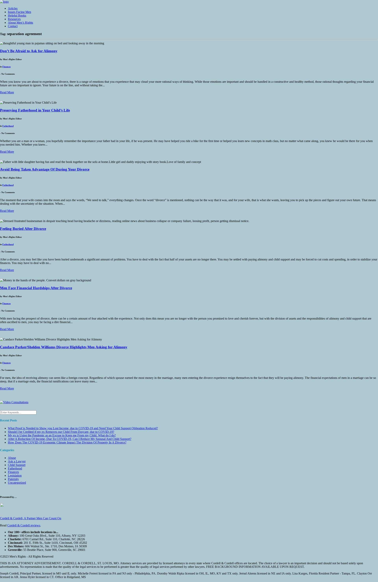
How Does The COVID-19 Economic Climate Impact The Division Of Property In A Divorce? (67, 442)
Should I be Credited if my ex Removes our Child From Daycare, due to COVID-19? (61, 431)
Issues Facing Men (19, 12)
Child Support (16, 465)
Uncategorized (17, 482)
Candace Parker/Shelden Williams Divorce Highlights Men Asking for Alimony (63, 347)
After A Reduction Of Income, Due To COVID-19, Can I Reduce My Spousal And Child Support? (69, 439)
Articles (13, 8)
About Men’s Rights (20, 22)
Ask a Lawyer (17, 461)
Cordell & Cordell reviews (23, 525)
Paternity (13, 479)
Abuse (12, 457)
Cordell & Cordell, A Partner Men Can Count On (30, 518)
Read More (7, 92)
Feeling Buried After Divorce (23, 229)
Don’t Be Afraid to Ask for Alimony (28, 51)
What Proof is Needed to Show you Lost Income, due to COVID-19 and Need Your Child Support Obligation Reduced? (83, 428)
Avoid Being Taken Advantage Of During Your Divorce (44, 169)
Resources (14, 19)
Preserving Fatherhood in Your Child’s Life (35, 110)
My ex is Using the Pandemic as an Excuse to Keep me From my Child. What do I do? (62, 435)
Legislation (15, 475)
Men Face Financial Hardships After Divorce (36, 288)
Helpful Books (17, 15)
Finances (6, 66)
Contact (13, 26)
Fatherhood (8, 126)
